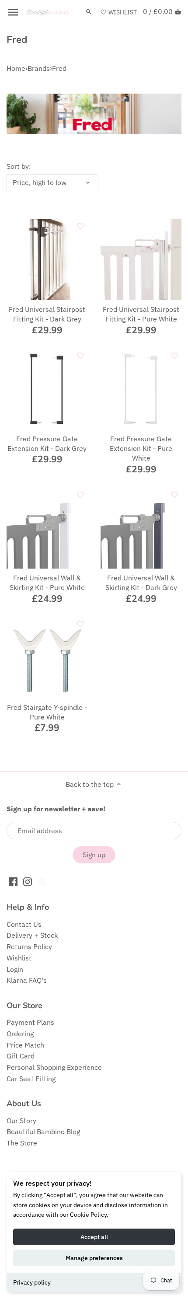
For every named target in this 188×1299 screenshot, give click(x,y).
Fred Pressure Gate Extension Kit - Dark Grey (47, 443)
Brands (39, 68)
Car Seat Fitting (31, 1078)
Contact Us (24, 924)
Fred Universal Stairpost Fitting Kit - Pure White (141, 314)
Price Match (25, 1045)
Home (16, 68)
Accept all (94, 1237)
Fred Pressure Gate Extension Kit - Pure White (141, 448)
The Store (22, 1142)
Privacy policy (32, 1282)
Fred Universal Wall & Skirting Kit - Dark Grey (141, 582)
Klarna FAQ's (27, 980)
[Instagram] (27, 881)
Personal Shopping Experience (54, 1067)
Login (15, 969)
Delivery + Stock (32, 935)
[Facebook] (13, 881)
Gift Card (21, 1055)
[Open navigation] (13, 12)
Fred (59, 68)
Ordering (20, 1033)
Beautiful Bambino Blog (43, 1131)
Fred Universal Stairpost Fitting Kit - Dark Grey (47, 314)
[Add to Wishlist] (80, 226)
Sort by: (19, 166)
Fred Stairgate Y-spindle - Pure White (47, 712)
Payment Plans (30, 1022)
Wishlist (19, 957)
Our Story (21, 1120)
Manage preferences (94, 1258)
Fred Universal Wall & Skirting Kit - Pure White (47, 582)
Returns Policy (29, 946)
